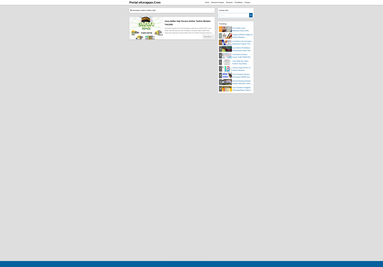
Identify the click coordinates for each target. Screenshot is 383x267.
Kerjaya (247, 2)
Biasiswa (229, 2)
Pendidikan (239, 2)
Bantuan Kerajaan (217, 2)
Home (207, 2)
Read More (208, 37)
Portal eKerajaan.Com (145, 2)
